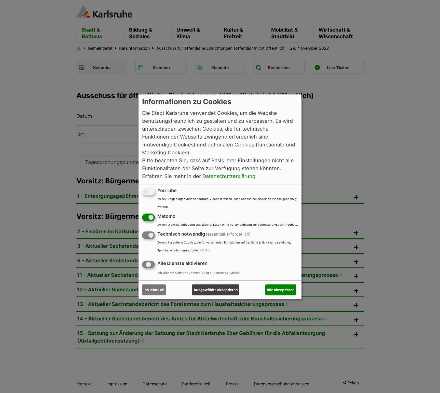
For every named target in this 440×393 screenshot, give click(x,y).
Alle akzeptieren (281, 290)
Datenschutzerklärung (228, 176)
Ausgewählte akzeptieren (216, 290)
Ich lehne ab (154, 290)
